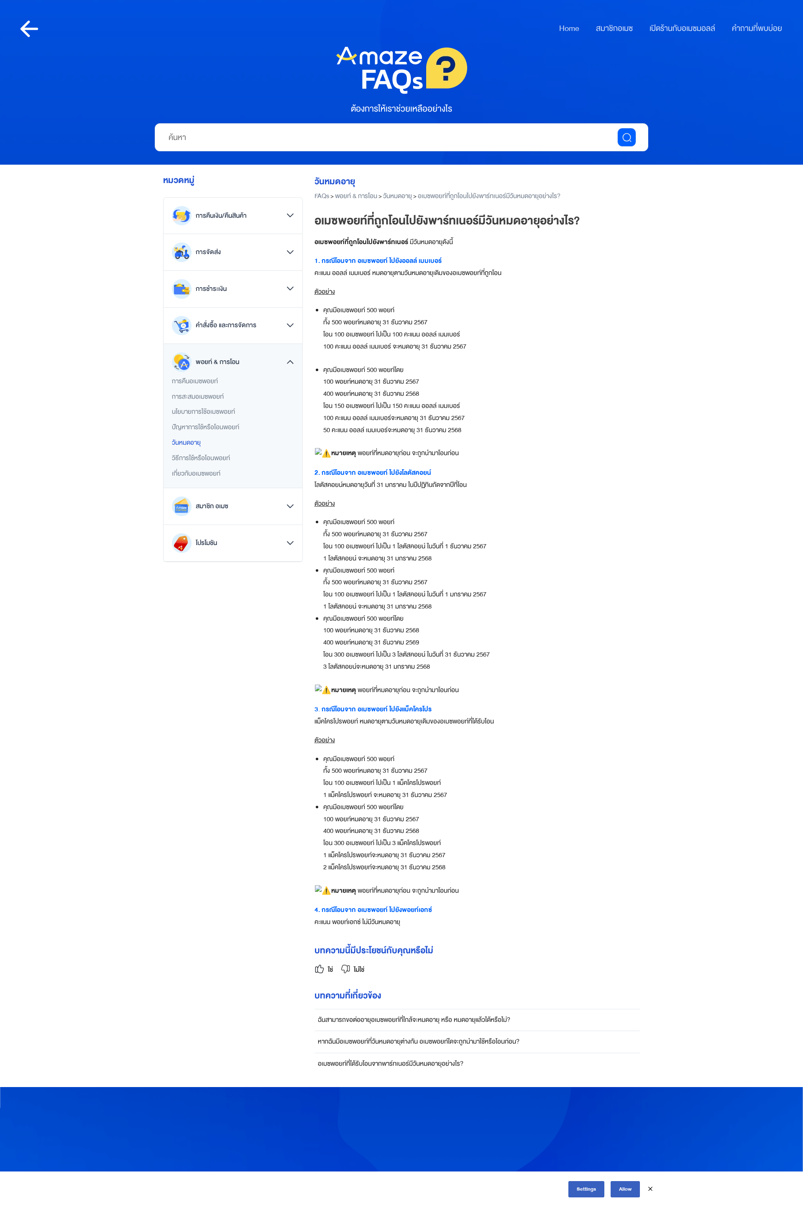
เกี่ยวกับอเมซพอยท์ (196, 474)
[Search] (626, 137)
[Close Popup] (650, 1189)
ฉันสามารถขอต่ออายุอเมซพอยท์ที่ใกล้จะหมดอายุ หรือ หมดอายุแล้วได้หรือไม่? (414, 1020)
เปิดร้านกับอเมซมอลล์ (682, 28)
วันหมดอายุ (186, 443)
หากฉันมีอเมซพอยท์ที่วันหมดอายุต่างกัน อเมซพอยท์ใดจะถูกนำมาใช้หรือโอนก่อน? (418, 1041)
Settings (586, 1189)
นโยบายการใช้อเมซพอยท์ (203, 412)
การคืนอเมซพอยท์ (195, 381)
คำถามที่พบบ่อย (757, 28)
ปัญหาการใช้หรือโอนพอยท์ (205, 427)
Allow (625, 1189)
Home (569, 28)
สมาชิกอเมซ (614, 28)
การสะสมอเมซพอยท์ (198, 397)
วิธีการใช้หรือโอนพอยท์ (201, 458)
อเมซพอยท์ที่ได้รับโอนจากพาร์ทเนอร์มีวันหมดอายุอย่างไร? (390, 1064)
